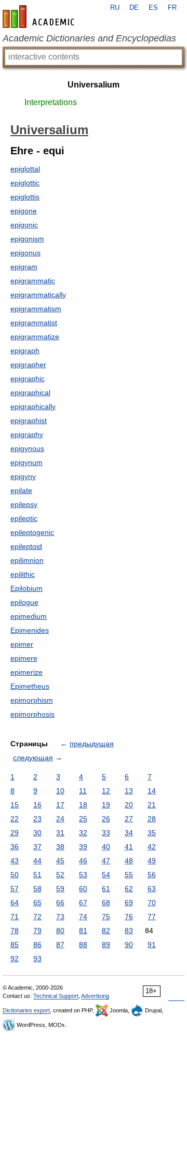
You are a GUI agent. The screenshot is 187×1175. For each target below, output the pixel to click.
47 (106, 861)
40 (106, 847)
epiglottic (24, 183)
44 (37, 861)
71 (14, 916)
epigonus (25, 253)
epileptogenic (32, 532)
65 (37, 902)
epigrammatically (38, 295)
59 (60, 888)
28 (152, 819)
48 (129, 861)
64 (14, 902)
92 (14, 958)
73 (60, 916)
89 (106, 944)
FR (172, 7)
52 (60, 875)
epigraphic (27, 378)
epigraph (24, 350)
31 (60, 833)
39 (83, 847)
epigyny (23, 476)
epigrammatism (35, 308)
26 (106, 819)
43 (14, 861)
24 (60, 819)
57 (14, 888)
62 (129, 888)
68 (106, 902)
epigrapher (28, 364)
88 (83, 944)
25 (83, 819)
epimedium (28, 616)
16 (37, 805)
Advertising (95, 996)
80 (60, 930)
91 (152, 944)
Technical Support (55, 996)
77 (152, 916)
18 (83, 805)
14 (152, 791)
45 (60, 861)
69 (129, 902)
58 (37, 888)
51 (37, 875)
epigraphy (26, 434)
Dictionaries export (26, 1010)
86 (37, 944)
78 (14, 930)
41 (129, 847)
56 (152, 875)
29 (14, 833)
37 (37, 847)
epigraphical (30, 392)
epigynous (27, 448)
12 (106, 791)
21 (152, 805)
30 (37, 833)
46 (83, 861)
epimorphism (31, 700)
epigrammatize (34, 336)
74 (83, 916)
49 (152, 861)
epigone (23, 211)
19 (106, 805)
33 (106, 833)
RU (114, 7)
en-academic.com (40, 16)
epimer (21, 644)
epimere (23, 658)
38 (60, 847)
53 (83, 875)
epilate (21, 490)
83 (129, 930)
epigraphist (28, 420)
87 (60, 944)
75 (106, 916)
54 (106, 875)
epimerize (26, 672)
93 (37, 958)
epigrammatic (32, 281)
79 (37, 930)
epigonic (24, 225)
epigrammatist (33, 322)
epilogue (24, 602)
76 (129, 916)
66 (60, 902)
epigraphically (33, 406)
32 (83, 833)
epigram (23, 267)
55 (129, 875)
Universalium (93, 84)
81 (83, 930)
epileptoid (26, 546)
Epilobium (26, 588)
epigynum (26, 462)
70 (152, 902)
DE (134, 7)
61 (106, 888)
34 (129, 833)
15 (14, 805)
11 (83, 791)
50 (14, 875)
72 (37, 916)
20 (129, 805)
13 (129, 791)
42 (152, 847)
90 (129, 944)
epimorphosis (32, 714)
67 (83, 902)
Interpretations (50, 102)
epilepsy (23, 504)
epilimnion (27, 560)
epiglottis (24, 197)
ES (153, 7)
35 (152, 833)
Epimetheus (29, 686)
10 (60, 791)
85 (14, 944)
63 (152, 888)
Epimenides (29, 630)
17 (60, 805)
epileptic (23, 518)
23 (37, 819)
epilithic (22, 574)
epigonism (27, 239)
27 (129, 819)
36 (14, 847)
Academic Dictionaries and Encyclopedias (89, 38)
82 (106, 930)
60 (83, 888)
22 (14, 819)
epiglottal (25, 169)
